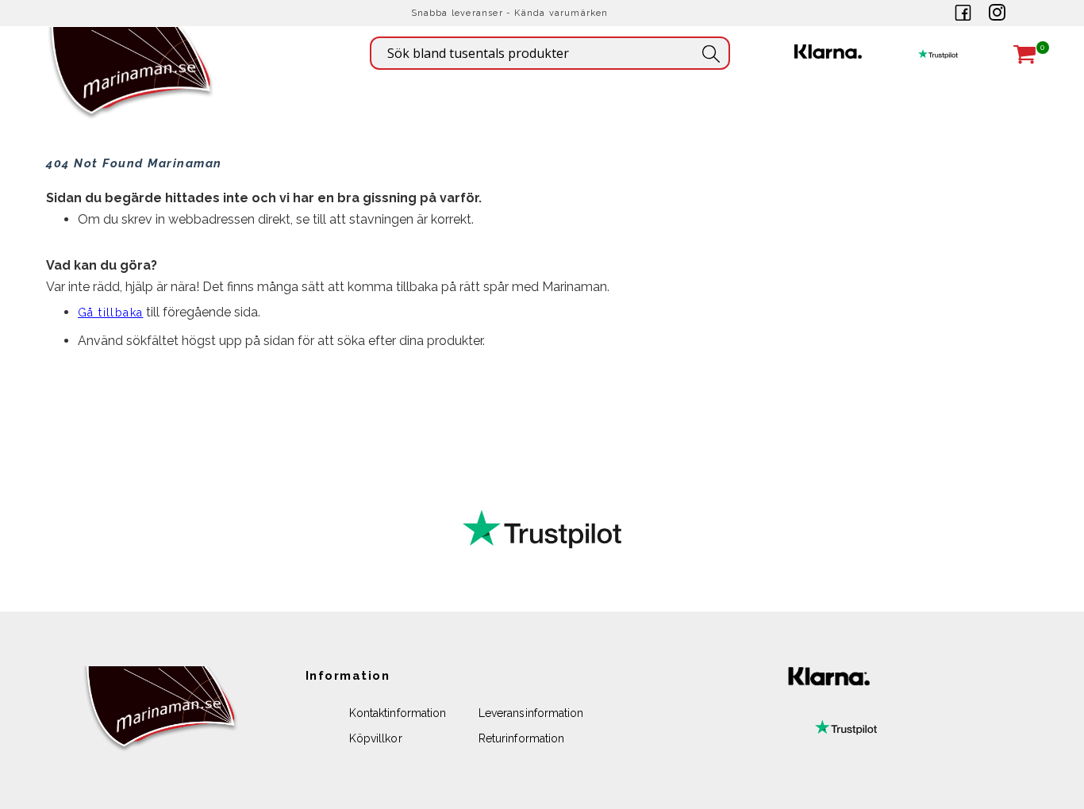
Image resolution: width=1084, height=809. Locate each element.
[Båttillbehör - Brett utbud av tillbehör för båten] (131, 95)
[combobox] (549, 53)
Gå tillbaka (110, 312)
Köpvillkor (375, 738)
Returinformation (521, 738)
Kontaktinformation (397, 713)
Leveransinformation (531, 713)
